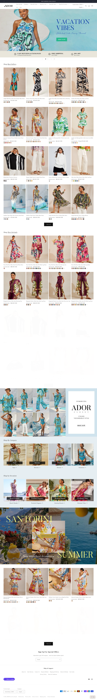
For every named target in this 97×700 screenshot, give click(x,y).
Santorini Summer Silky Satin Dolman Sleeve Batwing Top (13, 598)
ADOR (8, 696)
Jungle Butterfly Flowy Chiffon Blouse (79, 215)
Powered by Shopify (13, 696)
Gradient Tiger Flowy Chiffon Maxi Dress (35, 215)
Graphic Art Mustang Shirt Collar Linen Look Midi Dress (82, 138)
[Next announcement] (93, 1)
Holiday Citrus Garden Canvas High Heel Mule (59, 597)
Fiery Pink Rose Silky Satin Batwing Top (57, 264)
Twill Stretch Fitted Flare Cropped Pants (34, 636)
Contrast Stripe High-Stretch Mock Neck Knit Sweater (36, 339)
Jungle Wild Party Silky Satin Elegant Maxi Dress (14, 98)
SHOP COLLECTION (48, 536)
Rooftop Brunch (59, 503)
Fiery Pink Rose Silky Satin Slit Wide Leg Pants (36, 264)
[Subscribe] (59, 659)
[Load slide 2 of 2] (48, 59)
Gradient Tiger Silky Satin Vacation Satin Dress (14, 215)
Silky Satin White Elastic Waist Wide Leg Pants (81, 177)
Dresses (59, 467)
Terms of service (35, 696)
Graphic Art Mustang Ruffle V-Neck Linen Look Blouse (59, 138)
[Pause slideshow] (54, 59)
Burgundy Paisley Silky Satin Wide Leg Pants (36, 301)
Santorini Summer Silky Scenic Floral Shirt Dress (36, 137)
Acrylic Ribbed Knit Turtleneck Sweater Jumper (59, 177)
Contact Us (37, 671)
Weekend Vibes (81, 503)
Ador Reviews (30, 671)
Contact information (51, 696)
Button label (48, 33)
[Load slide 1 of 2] (46, 59)
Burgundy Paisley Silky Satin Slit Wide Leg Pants (82, 301)
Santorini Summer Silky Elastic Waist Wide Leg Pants (36, 598)
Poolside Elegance (36, 503)
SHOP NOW (49, 412)
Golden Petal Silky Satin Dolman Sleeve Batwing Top (59, 99)
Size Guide (71, 671)
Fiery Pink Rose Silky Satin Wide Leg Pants (80, 264)
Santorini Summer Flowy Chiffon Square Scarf (81, 597)
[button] (26, 4)
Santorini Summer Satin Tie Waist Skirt (57, 636)
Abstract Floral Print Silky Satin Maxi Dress (35, 98)
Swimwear (82, 467)
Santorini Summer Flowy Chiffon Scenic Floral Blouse (13, 138)
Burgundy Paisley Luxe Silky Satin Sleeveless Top (59, 301)
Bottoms (36, 467)
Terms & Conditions (52, 674)
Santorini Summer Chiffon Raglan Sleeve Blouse (14, 636)
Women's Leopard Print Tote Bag (33, 376)
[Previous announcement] (4, 1)
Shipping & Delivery (54, 671)
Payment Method (44, 671)
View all (48, 224)
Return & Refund (64, 671)
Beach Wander (14, 503)
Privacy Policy (43, 674)
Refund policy (21, 696)
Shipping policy (43, 696)
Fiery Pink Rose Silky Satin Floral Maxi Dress (13, 264)
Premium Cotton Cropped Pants (78, 376)
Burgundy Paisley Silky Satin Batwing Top (13, 301)
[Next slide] (51, 59)
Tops (13, 467)
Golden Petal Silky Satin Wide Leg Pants (80, 98)
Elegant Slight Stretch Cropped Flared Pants (35, 177)
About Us (24, 671)
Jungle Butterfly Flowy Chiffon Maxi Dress (58, 215)
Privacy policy (28, 696)
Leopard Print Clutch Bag (9, 376)
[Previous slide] (42, 59)
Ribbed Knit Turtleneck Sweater (10, 177)
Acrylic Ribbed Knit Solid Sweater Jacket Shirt (59, 338)
